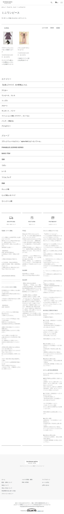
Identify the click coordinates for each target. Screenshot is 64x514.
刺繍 (3, 183)
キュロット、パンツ (8, 111)
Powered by (23, 510)
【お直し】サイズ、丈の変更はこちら (14, 85)
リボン (4, 165)
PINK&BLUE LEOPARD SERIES (12, 147)
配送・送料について (7, 482)
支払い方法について (7, 488)
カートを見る (45, 482)
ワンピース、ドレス (11, 7)
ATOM (26, 482)
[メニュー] (61, 2)
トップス (5, 100)
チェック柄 (5, 189)
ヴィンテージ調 (7, 201)
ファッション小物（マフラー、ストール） (16, 116)
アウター (5, 90)
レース (4, 171)
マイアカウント (46, 479)
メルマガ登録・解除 (27, 479)
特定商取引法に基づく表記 (9, 491)
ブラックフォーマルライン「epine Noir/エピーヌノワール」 (22, 141)
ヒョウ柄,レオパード (9, 195)
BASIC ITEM (6, 153)
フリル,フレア (6, 177)
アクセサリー (6, 126)
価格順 (52, 28)
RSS (23, 482)
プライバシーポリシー (7, 493)
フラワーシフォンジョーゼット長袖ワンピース (7, 50)
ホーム (3, 7)
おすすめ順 (45, 28)
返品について (5, 485)
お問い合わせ (45, 485)
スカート (5, 105)
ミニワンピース (21, 7)
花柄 (3, 159)
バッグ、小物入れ (8, 121)
